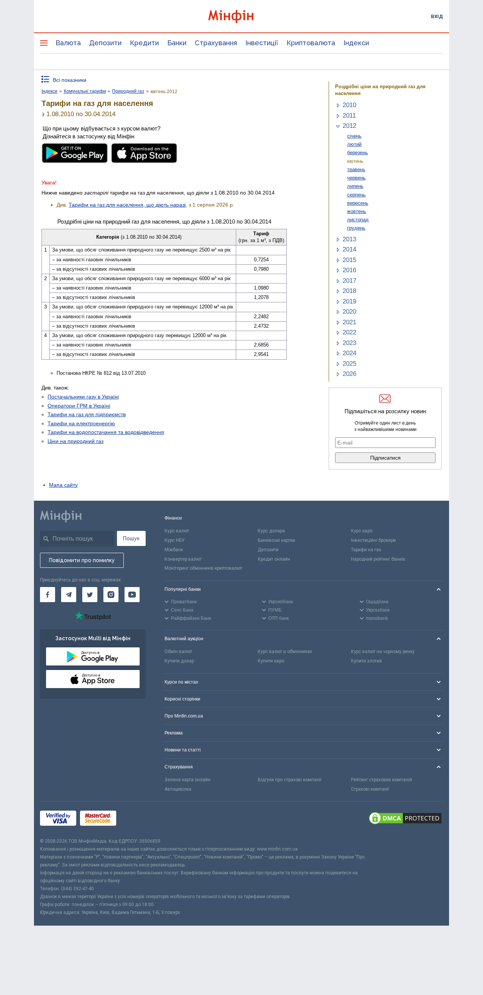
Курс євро (361, 531)
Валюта (68, 43)
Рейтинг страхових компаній (381, 779)
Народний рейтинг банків (378, 559)
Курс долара (271, 531)
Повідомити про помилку (82, 560)
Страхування (216, 43)
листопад (358, 219)
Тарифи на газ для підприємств (87, 414)
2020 (349, 311)
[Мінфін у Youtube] (132, 594)
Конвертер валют (183, 559)
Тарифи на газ (366, 549)
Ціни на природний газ (75, 441)
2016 (349, 270)
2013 (349, 239)
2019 (349, 301)
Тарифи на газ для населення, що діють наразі (127, 205)
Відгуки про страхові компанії (289, 779)
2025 (349, 363)
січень (354, 136)
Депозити (105, 43)
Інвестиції (261, 43)
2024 (349, 353)
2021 (349, 322)
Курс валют (177, 531)
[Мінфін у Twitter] (89, 594)
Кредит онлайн (274, 559)
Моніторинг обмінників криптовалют (203, 568)
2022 (349, 332)
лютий (354, 144)
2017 (349, 280)
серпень (356, 195)
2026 (349, 373)
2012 (349, 125)
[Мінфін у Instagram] (110, 594)
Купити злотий (366, 661)
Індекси (356, 43)
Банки (176, 43)
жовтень (356, 211)
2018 (349, 290)
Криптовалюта (310, 43)
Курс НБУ (175, 540)
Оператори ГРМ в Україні (79, 406)
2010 (349, 105)
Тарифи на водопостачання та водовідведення (106, 432)
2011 (349, 115)
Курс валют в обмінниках (285, 651)
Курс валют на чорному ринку (383, 651)
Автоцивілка (178, 789)
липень (355, 186)
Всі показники (69, 80)
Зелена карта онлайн (188, 779)
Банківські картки (276, 540)
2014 (349, 249)
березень (357, 152)
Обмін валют (178, 651)
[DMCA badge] (405, 819)
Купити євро (271, 661)
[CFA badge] (137, 819)
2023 (349, 342)
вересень (357, 203)
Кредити (144, 43)
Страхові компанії (370, 789)
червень (356, 178)
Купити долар (179, 661)
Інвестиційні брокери (373, 540)
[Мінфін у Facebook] (47, 594)
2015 (349, 260)
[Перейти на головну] (241, 16)
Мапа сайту (63, 485)
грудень (356, 228)
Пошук (131, 538)
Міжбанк (174, 549)
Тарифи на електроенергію (81, 423)
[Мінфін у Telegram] (68, 594)
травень (356, 169)
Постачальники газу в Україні (83, 397)
